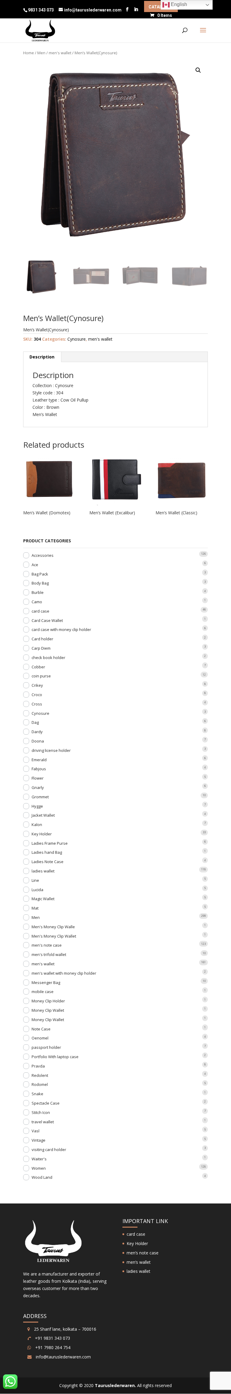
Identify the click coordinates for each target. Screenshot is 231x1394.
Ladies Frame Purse (50, 843)
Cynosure (76, 339)
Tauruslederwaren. (115, 1385)
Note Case (41, 1029)
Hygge (37, 806)
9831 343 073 (41, 10)
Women (39, 1168)
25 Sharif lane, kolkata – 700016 (64, 1329)
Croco (37, 694)
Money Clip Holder (48, 1001)
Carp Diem (41, 648)
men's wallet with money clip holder (64, 973)
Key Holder (42, 834)
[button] (198, 70)
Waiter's (39, 1159)
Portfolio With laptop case (55, 1056)
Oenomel (40, 1038)
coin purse (41, 676)
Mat (35, 908)
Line (35, 880)
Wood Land (42, 1177)
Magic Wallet (43, 898)
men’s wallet (139, 1262)
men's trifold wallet (49, 954)
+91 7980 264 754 (52, 1347)
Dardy (37, 731)
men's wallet (60, 52)
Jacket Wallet (43, 815)
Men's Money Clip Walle (53, 926)
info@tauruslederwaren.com (63, 1357)
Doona (38, 741)
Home (28, 52)
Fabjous (39, 768)
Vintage (38, 1140)
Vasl (35, 1131)
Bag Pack (40, 574)
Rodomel (40, 1084)
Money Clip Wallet (48, 1010)
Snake (37, 1093)
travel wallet (43, 1121)
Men (41, 52)
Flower (38, 778)
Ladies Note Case (47, 861)
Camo (37, 601)
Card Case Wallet (47, 620)
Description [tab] (41, 357)
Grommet (40, 797)
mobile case (43, 991)
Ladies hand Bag (47, 852)
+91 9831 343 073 (52, 1338)
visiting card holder (49, 1149)
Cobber (38, 667)
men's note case (47, 945)
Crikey (37, 685)
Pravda (38, 1066)
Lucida (37, 889)
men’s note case (143, 1253)
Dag (35, 722)
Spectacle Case (46, 1103)
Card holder (42, 639)
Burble (38, 592)
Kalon (37, 824)
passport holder (46, 1047)
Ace (35, 564)
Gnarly (38, 787)
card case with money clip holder (61, 629)
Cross (37, 704)
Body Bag (40, 583)
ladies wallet (43, 871)
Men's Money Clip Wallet (54, 936)
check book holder (48, 657)
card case (40, 611)
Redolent (40, 1075)
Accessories (43, 555)
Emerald (39, 759)
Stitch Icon (41, 1112)
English (178, 4)
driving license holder (51, 750)
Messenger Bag (46, 982)
